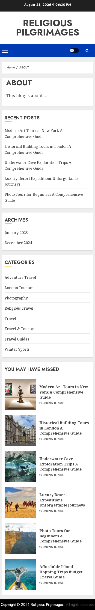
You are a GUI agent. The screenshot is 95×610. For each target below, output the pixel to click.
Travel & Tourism (20, 328)
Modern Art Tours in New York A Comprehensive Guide (63, 392)
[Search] (87, 50)
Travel (10, 318)
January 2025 (16, 232)
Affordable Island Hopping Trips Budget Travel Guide (61, 572)
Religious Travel (19, 308)
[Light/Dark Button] (74, 50)
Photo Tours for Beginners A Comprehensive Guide (60, 536)
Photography (16, 298)
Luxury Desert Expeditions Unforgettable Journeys (62, 500)
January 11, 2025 (53, 403)
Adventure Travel (20, 277)
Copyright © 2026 (16, 604)
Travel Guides (17, 339)
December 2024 (18, 242)
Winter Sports (17, 349)
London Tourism (19, 287)
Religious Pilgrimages (47, 27)
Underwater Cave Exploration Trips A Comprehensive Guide (60, 464)
